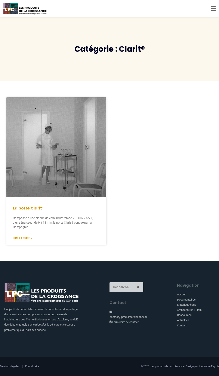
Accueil (181, 294)
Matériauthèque (186, 304)
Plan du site (32, 366)
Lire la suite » (22, 238)
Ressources (184, 315)
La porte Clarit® (28, 208)
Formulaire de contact (125, 322)
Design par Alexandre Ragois (202, 366)
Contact (181, 325)
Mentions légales (9, 366)
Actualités (183, 320)
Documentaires (186, 299)
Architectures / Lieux (189, 309)
